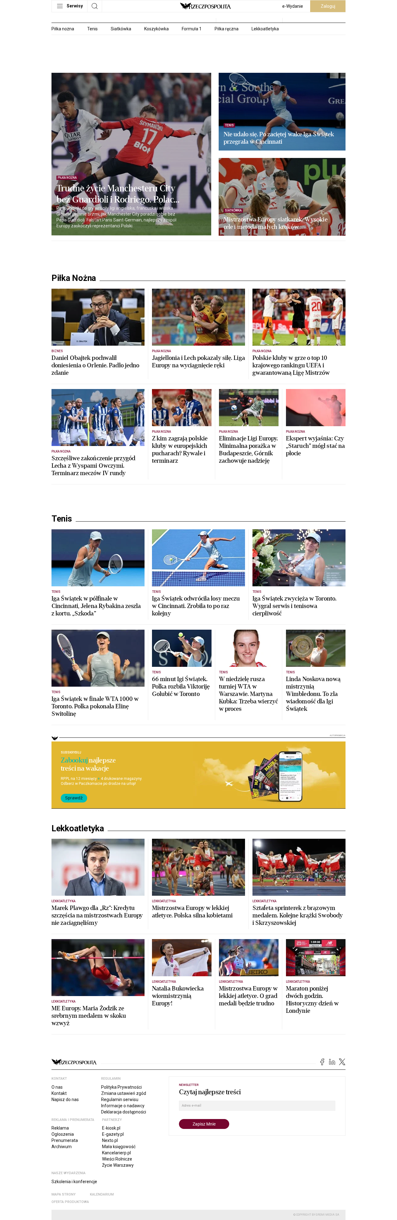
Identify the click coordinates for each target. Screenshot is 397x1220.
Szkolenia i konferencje (74, 1181)
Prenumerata (64, 1140)
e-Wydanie (292, 6)
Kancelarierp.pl (116, 1152)
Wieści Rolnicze (117, 1159)
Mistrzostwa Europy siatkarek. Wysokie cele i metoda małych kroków (276, 223)
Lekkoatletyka (265, 28)
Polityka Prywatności (121, 1087)
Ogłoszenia (62, 1134)
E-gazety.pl (113, 1134)
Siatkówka (121, 28)
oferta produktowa (70, 1202)
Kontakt (59, 1093)
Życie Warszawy (118, 1165)
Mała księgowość (119, 1146)
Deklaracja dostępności (123, 1111)
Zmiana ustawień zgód (123, 1093)
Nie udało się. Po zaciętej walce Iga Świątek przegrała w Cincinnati (279, 138)
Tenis (92, 28)
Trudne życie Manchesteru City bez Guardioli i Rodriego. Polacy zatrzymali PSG (117, 194)
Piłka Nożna (73, 278)
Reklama (60, 1128)
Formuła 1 (192, 28)
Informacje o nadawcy (123, 1105)
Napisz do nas (65, 1099)
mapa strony (63, 1194)
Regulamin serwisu (119, 1099)
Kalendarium (102, 1194)
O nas (57, 1087)
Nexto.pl (110, 1140)
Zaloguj (328, 6)
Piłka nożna (62, 28)
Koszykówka (156, 28)
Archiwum (61, 1146)
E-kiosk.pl (111, 1128)
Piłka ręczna (227, 28)
